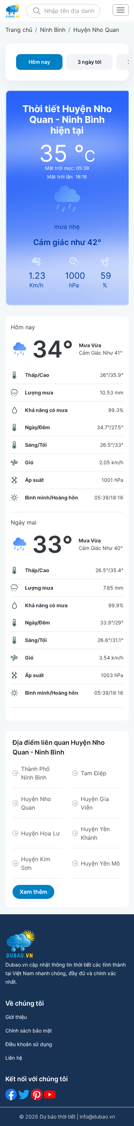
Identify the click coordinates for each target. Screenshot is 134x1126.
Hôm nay (39, 62)
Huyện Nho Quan (36, 803)
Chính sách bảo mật (28, 1030)
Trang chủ (18, 29)
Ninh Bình (52, 29)
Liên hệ (13, 1058)
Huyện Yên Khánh (95, 833)
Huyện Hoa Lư (40, 833)
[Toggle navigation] (120, 11)
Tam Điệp (93, 773)
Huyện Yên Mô (100, 863)
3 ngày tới (89, 62)
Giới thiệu (16, 1017)
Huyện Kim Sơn (35, 863)
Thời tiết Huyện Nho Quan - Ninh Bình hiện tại (67, 120)
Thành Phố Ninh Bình (35, 773)
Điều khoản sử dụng (28, 1044)
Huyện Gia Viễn (95, 803)
